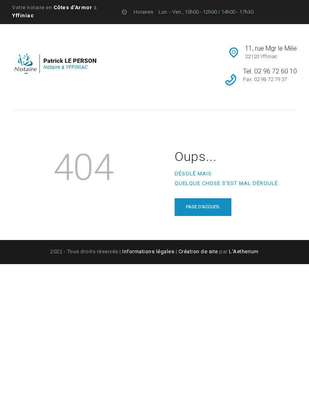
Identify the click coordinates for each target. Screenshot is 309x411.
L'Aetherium (244, 251)
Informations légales (149, 251)
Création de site (198, 251)
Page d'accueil (203, 207)
